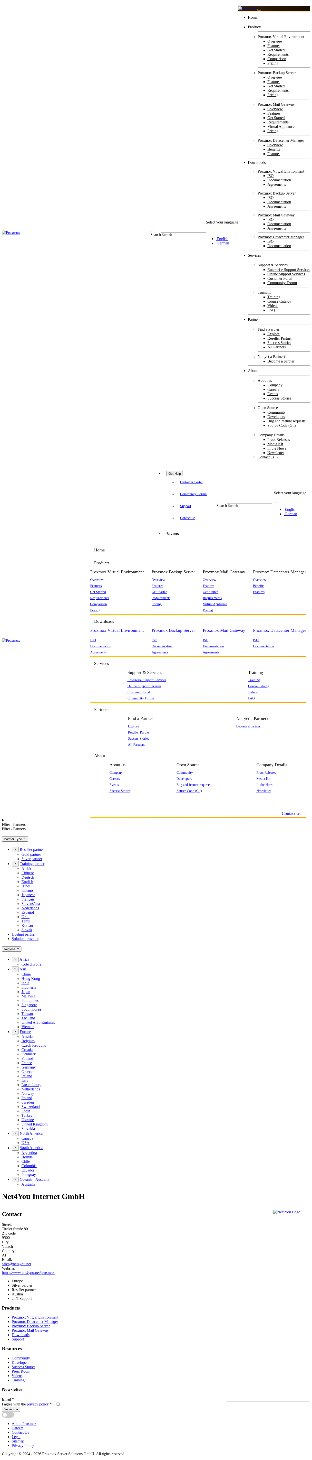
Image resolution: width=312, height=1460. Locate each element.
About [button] (99, 755)
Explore (273, 334)
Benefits (273, 149)
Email (8, 1399)
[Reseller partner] (15, 849)
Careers (273, 389)
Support (185, 506)
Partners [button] (101, 709)
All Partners (276, 347)
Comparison (276, 59)
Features (273, 46)
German (222, 243)
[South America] (15, 1147)
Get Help (174, 473)
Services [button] (101, 663)
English (222, 239)
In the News (276, 448)
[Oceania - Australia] (15, 1179)
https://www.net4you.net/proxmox (28, 1273)
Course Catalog (279, 301)
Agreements (276, 184)
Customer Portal (279, 278)
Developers (276, 417)
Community (276, 412)
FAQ (271, 310)
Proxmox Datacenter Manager (281, 237)
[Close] (259, 9)
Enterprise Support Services (288, 270)
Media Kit (275, 444)
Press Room (21, 1371)
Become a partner (280, 361)
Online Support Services (286, 274)
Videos (272, 306)
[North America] (15, 1133)
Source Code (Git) (281, 425)
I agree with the (27, 1404)
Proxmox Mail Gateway (276, 215)
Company (275, 385)
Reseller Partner (279, 338)
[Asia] (15, 969)
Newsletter (275, 453)
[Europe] (15, 1031)
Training (273, 297)
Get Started (276, 50)
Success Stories (279, 343)
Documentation (279, 180)
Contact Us (187, 518)
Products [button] (101, 562)
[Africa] (15, 959)
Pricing (272, 63)
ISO (270, 176)
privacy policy (38, 1404)
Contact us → (268, 457)
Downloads (257, 162)
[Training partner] (15, 863)
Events (272, 394)
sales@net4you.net (16, 1264)
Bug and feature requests (286, 421)
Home (252, 17)
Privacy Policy (23, 1445)
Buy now (172, 534)
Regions (10, 949)
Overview (275, 41)
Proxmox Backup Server (277, 193)
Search (155, 234)
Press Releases (278, 439)
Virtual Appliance (280, 126)
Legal (16, 1437)
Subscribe (11, 1409)
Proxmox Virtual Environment (281, 171)
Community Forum (282, 283)
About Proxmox (24, 1424)
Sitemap (18, 1441)
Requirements (278, 54)
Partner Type (13, 839)
